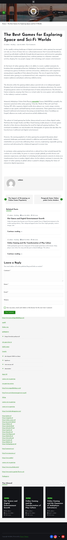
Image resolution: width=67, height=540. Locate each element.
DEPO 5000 (5, 346)
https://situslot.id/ (7, 440)
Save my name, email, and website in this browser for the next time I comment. (29, 307)
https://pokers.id (6, 415)
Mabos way (5, 327)
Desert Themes (24, 536)
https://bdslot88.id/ (7, 436)
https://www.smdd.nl (7, 457)
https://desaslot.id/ (7, 432)
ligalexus (7, 360)
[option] (12, 502)
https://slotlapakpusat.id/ (9, 444)
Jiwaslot (4, 351)
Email (6, 292)
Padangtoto (5, 476)
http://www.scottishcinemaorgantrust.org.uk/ (14, 392)
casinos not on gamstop (8, 379)
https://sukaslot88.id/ (8, 426)
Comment (7, 270)
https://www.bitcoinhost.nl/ (12, 336)
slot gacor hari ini (7, 342)
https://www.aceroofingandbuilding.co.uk (13, 317)
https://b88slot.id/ (7, 442)
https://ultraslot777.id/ (8, 428)
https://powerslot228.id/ (8, 422)
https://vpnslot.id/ (7, 430)
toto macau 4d (9, 364)
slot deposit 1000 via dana (12, 356)
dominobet (8, 368)
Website (6, 299)
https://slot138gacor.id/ (8, 434)
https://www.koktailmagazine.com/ (11, 411)
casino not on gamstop (8, 406)
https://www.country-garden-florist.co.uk (13, 471)
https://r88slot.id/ (7, 424)
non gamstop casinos (8, 383)
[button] (61, 483)
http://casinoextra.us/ (8, 448)
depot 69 (4, 374)
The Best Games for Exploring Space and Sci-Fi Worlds (25, 24)
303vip (4, 397)
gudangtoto (5, 331)
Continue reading (14, 231)
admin (7, 44)
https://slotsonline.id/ (8, 438)
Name (6, 284)
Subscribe (60, 12)
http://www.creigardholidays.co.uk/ (11, 388)
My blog (13, 44)
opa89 (4, 322)
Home (4, 24)
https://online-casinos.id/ (9, 420)
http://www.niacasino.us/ (8, 453)
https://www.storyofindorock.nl (10, 467)
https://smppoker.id (7, 417)
